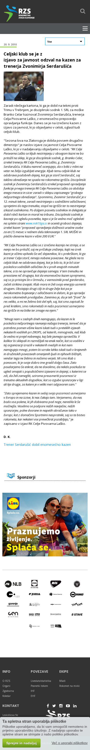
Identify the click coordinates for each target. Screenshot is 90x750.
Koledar (6, 696)
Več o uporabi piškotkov (70, 743)
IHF (33, 691)
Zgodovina (8, 691)
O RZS (6, 681)
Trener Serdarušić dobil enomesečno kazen (37, 444)
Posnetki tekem (39, 686)
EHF (33, 696)
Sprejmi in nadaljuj (21, 743)
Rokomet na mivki (69, 686)
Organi (6, 686)
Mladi (62, 681)
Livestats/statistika (41, 681)
